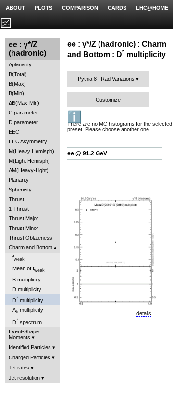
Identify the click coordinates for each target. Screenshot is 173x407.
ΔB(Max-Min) (24, 103)
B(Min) (16, 93)
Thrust (16, 199)
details (143, 313)
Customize (108, 99)
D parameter (23, 122)
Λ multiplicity (27, 310)
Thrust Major (23, 218)
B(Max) (17, 84)
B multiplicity (26, 279)
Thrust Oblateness (30, 238)
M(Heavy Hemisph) (31, 151)
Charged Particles (29, 357)
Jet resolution (24, 378)
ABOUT (15, 8)
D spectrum (27, 321)
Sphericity (20, 189)
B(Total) (18, 74)
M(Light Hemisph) (29, 161)
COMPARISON (80, 8)
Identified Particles (30, 347)
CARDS (117, 8)
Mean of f (28, 269)
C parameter (23, 112)
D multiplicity (26, 289)
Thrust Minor (23, 228)
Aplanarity (20, 64)
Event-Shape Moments (24, 334)
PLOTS (43, 8)
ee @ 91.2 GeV (87, 153)
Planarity (19, 180)
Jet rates (19, 367)
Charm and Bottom (30, 247)
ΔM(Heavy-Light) (29, 170)
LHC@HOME (152, 8)
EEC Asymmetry (28, 141)
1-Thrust (19, 209)
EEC (14, 132)
